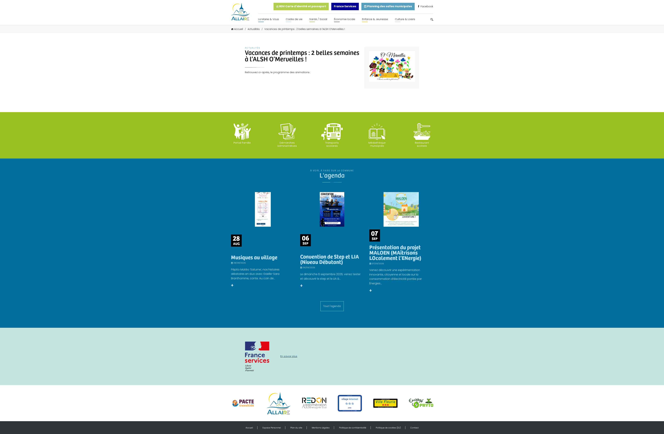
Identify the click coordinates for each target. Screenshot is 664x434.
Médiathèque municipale (377, 144)
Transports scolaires (332, 144)
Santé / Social (318, 19)
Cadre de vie (294, 19)
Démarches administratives (287, 144)
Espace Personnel (271, 427)
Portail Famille (242, 142)
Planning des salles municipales (389, 6)
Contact (414, 427)
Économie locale (344, 19)
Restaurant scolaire (422, 144)
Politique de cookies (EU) (388, 427)
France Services (345, 6)
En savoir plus (288, 356)
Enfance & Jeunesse (375, 19)
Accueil (238, 29)
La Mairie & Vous (268, 19)
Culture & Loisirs (405, 19)
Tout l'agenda (332, 306)
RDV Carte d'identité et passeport (302, 6)
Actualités (254, 29)
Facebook (426, 6)
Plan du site (296, 427)
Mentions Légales (321, 427)
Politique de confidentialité (352, 427)
